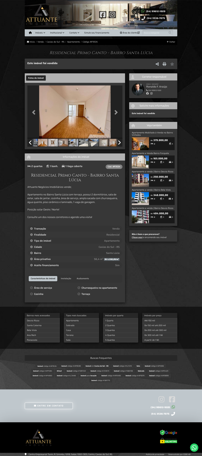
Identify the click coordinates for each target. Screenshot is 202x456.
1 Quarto (109, 320)
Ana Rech (31, 335)
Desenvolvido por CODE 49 (179, 454)
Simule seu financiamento (96, 32)
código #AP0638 (71, 366)
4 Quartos (110, 335)
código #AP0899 (159, 375)
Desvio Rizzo (33, 320)
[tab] (36, 78)
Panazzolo (32, 340)
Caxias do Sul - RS (55, 41)
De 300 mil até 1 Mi (153, 335)
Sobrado (70, 325)
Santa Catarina (34, 325)
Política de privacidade (155, 454)
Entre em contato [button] (50, 405)
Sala (68, 340)
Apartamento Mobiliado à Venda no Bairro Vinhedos (152, 134)
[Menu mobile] (30, 32)
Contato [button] (73, 32)
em (97, 366)
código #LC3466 (66, 375)
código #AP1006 (154, 366)
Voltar (172, 41)
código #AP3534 (47, 366)
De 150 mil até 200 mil (155, 325)
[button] (34, 112)
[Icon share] (102, 14)
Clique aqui (137, 237)
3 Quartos (110, 330)
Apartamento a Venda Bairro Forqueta (150, 153)
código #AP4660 (42, 375)
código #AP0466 (111, 375)
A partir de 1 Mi (151, 340)
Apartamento (73, 41)
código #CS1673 (100, 371)
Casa (68, 330)
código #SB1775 (100, 380)
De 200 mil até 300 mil (155, 330)
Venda (41, 41)
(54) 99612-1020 (155, 11)
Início (32, 41)
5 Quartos (110, 340)
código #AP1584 (42, 371)
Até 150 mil (149, 320)
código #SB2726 (123, 371)
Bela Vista (32, 330)
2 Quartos (110, 325)
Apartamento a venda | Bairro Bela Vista (151, 190)
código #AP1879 (135, 375)
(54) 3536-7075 (156, 18)
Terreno (70, 335)
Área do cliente (129, 32)
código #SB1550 (76, 371)
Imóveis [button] (39, 32)
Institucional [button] (56, 32)
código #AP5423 (158, 371)
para (88, 375)
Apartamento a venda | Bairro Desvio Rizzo (152, 171)
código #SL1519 (122, 366)
